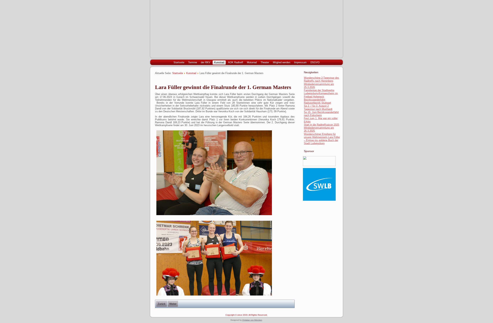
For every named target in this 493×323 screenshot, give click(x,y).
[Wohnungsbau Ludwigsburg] (319, 165)
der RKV (205, 62)
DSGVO (314, 62)
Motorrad (252, 62)
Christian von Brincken (252, 320)
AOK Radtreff (235, 62)
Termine (192, 62)
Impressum (300, 62)
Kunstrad (219, 62)
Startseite (179, 62)
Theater (265, 62)
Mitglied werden (281, 62)
